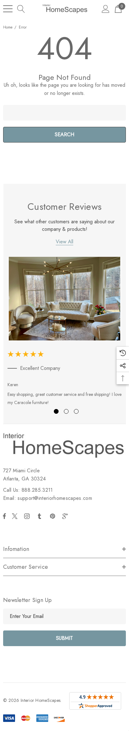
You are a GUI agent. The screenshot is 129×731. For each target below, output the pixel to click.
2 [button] (66, 411)
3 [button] (76, 411)
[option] (64, 332)
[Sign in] (106, 8)
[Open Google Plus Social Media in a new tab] (66, 516)
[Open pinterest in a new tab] (53, 516)
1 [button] (56, 411)
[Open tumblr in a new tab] (40, 516)
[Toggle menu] (8, 8)
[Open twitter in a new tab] (15, 516)
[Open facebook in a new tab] (4, 516)
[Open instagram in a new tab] (28, 516)
